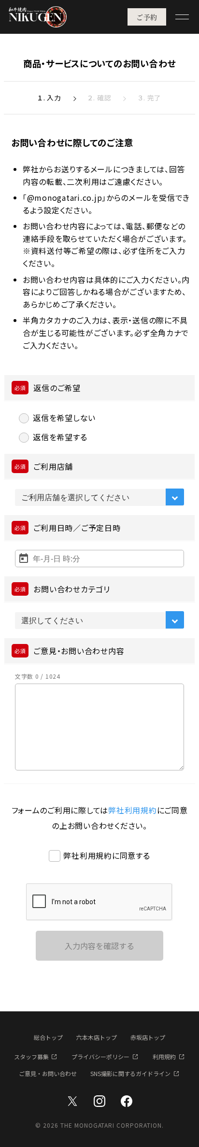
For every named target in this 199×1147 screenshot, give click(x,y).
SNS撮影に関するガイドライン (130, 1073)
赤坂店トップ (147, 1037)
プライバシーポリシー (100, 1056)
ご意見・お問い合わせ (48, 1073)
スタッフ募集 (31, 1056)
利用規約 (164, 1056)
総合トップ (48, 1037)
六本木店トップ (96, 1037)
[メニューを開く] (182, 17)
